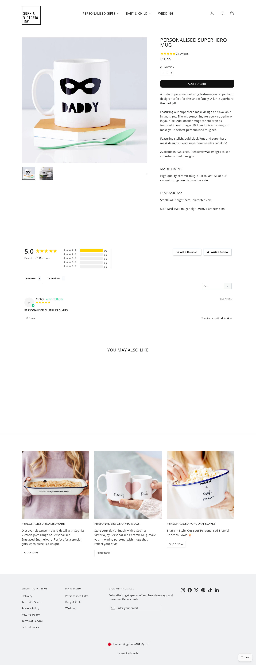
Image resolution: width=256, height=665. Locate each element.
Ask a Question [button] (188, 251)
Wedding (165, 13)
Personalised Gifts (99, 13)
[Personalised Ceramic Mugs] (128, 485)
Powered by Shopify (128, 652)
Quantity (167, 67)
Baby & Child (137, 13)
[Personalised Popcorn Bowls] (200, 485)
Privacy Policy (30, 608)
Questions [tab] (54, 278)
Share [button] (32, 318)
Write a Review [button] (219, 251)
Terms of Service (32, 621)
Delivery (27, 596)
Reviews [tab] (31, 278)
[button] (223, 318)
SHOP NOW (31, 553)
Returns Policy (31, 614)
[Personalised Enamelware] (55, 485)
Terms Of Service (32, 602)
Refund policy (30, 627)
